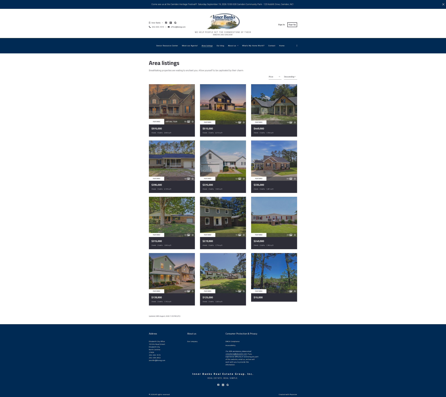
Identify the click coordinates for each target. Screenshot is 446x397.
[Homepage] (223, 21)
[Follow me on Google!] (175, 23)
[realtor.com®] (171, 23)
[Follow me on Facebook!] (166, 23)
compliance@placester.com (236, 353)
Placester (293, 394)
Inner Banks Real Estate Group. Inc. (223, 374)
